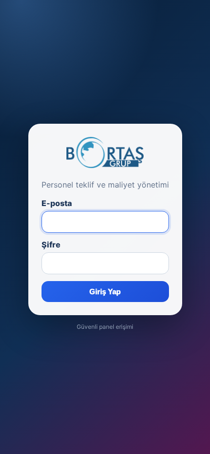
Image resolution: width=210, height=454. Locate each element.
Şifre (51, 244)
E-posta (57, 203)
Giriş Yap (105, 291)
